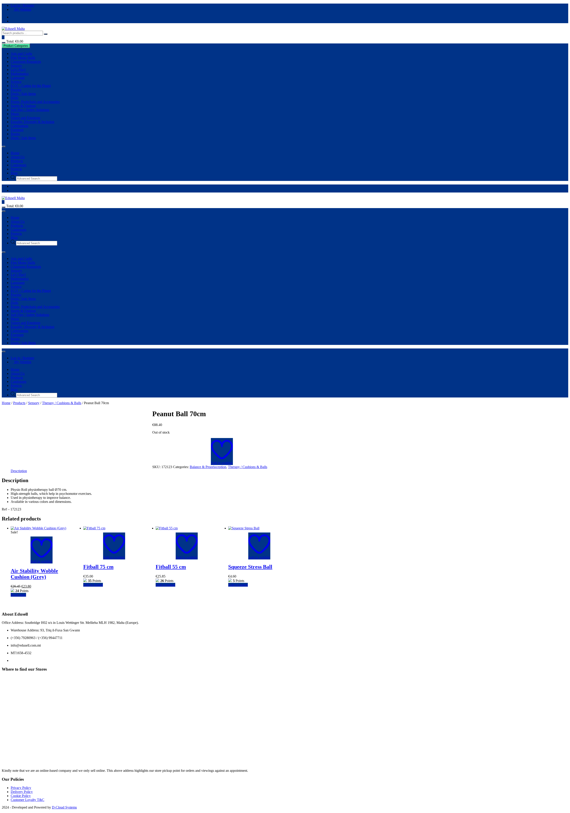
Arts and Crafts (21, 53)
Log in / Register (22, 5)
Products (17, 161)
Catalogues (18, 165)
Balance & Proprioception (208, 467)
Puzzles (16, 90)
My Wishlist (22, 9)
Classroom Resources (26, 61)
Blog (14, 173)
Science (16, 82)
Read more (18, 595)
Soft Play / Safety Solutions (30, 110)
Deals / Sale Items (23, 94)
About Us (17, 157)
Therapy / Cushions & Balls (61, 403)
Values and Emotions (25, 118)
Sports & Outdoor (23, 106)
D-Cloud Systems (64, 807)
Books (15, 134)
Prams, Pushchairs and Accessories (35, 102)
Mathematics (19, 74)
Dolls (14, 98)
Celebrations (19, 126)
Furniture (17, 130)
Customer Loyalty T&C (27, 800)
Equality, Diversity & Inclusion (32, 122)
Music (15, 114)
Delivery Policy (22, 792)
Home (15, 153)
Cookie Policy (21, 796)
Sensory (16, 66)
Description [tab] (19, 471)
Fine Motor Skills (23, 57)
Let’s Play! (18, 70)
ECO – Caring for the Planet (31, 86)
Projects (16, 169)
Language (18, 78)
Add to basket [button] (93, 585)
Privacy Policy (21, 788)
